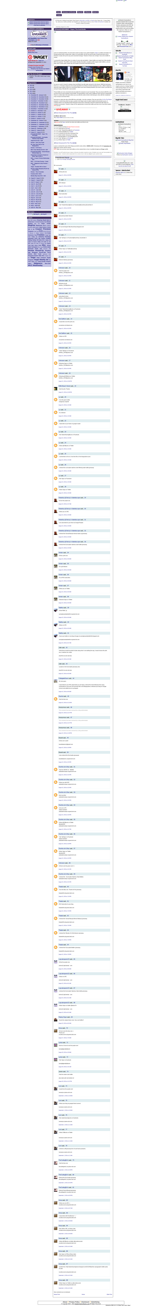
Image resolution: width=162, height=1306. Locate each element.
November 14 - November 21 (38, 106)
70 (67, 1028)
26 (65, 464)
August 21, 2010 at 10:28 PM (65, 392)
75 (66, 1100)
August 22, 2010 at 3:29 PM (65, 858)
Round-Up (39, 250)
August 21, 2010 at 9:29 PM (65, 355)
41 (68, 633)
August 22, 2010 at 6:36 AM (65, 617)
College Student (35, 227)
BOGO (44, 225)
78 (66, 1145)
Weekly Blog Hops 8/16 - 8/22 (38, 175)
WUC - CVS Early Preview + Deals (39, 161)
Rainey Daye (63, 1017)
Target (32, 257)
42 (66, 647)
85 (67, 1238)
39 (68, 607)
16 (69, 348)
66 (74, 973)
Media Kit (95, 12)
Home (58, 12)
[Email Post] (71, 158)
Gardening (41, 236)
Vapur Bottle (60, 117)
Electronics (31, 235)
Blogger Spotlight (46, 223)
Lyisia (60, 1042)
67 (74, 988)
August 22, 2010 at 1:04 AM (65, 405)
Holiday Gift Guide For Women (37, 243)
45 (68, 696)
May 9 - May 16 (35, 203)
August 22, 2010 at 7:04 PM (65, 896)
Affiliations (88, 12)
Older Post (109, 1294)
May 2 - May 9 (34, 205)
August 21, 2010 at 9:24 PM (65, 343)
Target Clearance (41, 257)
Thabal (61, 886)
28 (65, 486)
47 (71, 717)
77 (66, 1129)
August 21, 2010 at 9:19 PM (65, 288)
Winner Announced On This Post (63, 113)
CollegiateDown (63, 678)
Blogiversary (39, 225)
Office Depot (40, 247)
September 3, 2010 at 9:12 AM (65, 1259)
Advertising (95, 1302)
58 (69, 863)
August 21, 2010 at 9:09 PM (65, 175)
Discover (45, 231)
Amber (61, 552)
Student (46, 255)
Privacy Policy (74, 1302)
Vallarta (29, 263)
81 (73, 1187)
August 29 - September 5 (37, 128)
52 (74, 779)
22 (65, 420)
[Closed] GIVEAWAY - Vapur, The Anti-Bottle (70, 29)
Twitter (96, 21)
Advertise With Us (120, 172)
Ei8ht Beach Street (64, 386)
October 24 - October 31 (37, 112)
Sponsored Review (33, 255)
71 (67, 1042)
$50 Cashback (34, 220)
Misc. (44, 245)
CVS (41, 231)
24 (65, 442)
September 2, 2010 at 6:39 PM (65, 1169)
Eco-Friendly (48, 233)
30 (85, 508)
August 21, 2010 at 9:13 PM (65, 263)
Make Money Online (36, 245)
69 (72, 1017)
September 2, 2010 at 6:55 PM (65, 1195)
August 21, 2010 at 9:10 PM (65, 219)
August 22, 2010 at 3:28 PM (65, 843)
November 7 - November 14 (38, 108)
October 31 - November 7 (37, 110)
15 (71, 333)
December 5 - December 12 (38, 100)
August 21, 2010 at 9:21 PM (65, 301)
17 (69, 360)
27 (65, 475)
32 (85, 530)
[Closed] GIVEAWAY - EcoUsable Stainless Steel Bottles (39, 138)
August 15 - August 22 (36, 132)
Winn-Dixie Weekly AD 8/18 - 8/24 (39, 149)
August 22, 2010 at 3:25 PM (65, 800)
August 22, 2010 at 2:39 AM (65, 536)
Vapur (96, 52)
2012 (31, 89)
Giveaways (31, 238)
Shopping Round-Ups (39, 252)
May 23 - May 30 (35, 199)
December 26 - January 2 (37, 95)
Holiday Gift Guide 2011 (38, 240)
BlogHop (31, 225)
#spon (29, 220)
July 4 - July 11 (35, 188)
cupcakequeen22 (64, 959)
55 (74, 819)
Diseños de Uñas (64, 767)
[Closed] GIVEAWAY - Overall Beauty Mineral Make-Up (40, 152)
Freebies (40, 235)
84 (67, 1225)
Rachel (61, 696)
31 (85, 519)
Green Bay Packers (39, 238)
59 (74, 874)
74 (66, 1086)
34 (68, 552)
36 (68, 574)
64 (68, 944)
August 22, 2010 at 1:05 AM (65, 470)
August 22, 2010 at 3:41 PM (65, 869)
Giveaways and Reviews (68, 12)
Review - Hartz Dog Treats (37, 142)
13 (69, 306)
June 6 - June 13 (35, 195)
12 (69, 293)
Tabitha (61, 607)
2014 (31, 85)
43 (66, 664)
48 (71, 727)
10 (69, 268)
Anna (60, 1028)
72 (67, 1057)
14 (71, 319)
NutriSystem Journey (127, 154)
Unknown (61, 268)
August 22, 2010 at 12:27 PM (65, 712)
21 (65, 409)
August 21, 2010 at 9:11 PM (65, 230)
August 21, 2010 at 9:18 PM (65, 275)
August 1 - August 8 (36, 180)
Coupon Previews (43, 229)
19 (75, 386)
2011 (31, 91)
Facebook (101, 21)
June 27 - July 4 (35, 189)
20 (65, 397)
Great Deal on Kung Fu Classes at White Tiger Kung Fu (39, 155)
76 (66, 1115)
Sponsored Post (47, 254)
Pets (41, 248)
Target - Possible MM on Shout (38, 166)
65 (74, 959)
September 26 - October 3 (37, 120)
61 (68, 901)
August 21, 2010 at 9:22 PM (65, 314)
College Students (42, 227)
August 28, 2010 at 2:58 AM (65, 1052)
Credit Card (36, 231)
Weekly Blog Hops (32, 52)
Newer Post (57, 1294)
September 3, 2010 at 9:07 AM (65, 1208)
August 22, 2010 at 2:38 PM (65, 747)
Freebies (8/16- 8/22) (36, 173)
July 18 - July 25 (35, 184)
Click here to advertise (39, 25)
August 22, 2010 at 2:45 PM (65, 762)
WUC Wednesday (35, 265)
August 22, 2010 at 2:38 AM (65, 514)
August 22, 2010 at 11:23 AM (65, 702)
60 (68, 886)
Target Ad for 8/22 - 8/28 (37, 140)
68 (74, 1002)
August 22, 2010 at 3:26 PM (65, 814)
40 (68, 622)
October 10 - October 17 (37, 116)
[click (74, 113)
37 (68, 585)
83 (67, 1213)
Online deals (47, 247)
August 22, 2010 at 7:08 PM (65, 939)
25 (65, 453)
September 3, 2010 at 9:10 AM (65, 1246)
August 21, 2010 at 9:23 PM (65, 328)
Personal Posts (33, 248)
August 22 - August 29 (36, 130)
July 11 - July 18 (35, 186)
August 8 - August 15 (36, 178)
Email (92, 20)
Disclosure (85, 1302)
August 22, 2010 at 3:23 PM (65, 787)
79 (73, 1160)
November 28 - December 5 (38, 102)
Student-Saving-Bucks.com (82, 1304)
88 (67, 1280)
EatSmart (42, 233)
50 (68, 752)
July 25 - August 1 (35, 182)
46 (71, 707)
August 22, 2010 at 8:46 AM (65, 691)
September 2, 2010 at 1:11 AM (65, 1155)
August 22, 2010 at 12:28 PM (65, 733)
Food (35, 235)
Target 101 (41, 60)
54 (74, 805)
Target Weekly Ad (41, 260)
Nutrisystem (35, 247)
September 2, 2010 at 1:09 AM (65, 1095)
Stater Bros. (42, 255)
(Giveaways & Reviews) (42, 44)
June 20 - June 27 (35, 191)
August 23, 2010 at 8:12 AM (65, 997)
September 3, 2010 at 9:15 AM (65, 1275)
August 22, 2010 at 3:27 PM (65, 829)
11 (69, 280)
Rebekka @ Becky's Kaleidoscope (69, 497)
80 (73, 1174)
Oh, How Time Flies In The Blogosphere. (37, 145)
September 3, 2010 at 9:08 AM (65, 1220)
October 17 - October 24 (37, 114)
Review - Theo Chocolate (37, 171)
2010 (31, 93)
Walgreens (38, 263)
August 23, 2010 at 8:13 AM (65, 1012)
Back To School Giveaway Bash (39, 221)
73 (67, 1071)
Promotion (45, 248)
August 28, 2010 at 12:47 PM (65, 1081)
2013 (31, 87)
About (65, 1302)
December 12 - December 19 (38, 99)
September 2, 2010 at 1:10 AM (65, 1124)
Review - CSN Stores (36, 147)
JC (59, 169)
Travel (36, 261)
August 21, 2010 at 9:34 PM (65, 368)
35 (68, 563)
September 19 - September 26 (38, 122)
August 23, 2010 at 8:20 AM (65, 1023)
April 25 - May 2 (35, 207)
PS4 (50, 248)
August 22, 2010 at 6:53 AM (65, 673)
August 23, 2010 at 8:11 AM (65, 983)
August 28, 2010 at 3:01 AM (65, 1066)
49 (68, 738)
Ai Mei (128, 72)
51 (74, 767)
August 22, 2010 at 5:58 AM (65, 558)
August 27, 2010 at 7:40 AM (65, 1037)
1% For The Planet (107, 99)
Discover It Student (34, 233)
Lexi (60, 1086)
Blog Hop (37, 223)
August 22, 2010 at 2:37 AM (65, 503)
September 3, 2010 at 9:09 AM (65, 1233)
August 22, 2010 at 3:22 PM (65, 774)
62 (68, 915)
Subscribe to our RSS (84, 20)
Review (31, 250)
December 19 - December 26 (38, 97)
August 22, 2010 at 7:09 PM (65, 954)
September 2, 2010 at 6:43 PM (65, 1182)
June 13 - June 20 (35, 193)
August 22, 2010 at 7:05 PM (65, 925)
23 (65, 431)
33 (85, 541)
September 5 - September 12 (38, 126)
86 (67, 1251)
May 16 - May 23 (35, 201)
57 (74, 848)
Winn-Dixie (48, 263)
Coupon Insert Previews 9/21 (35, 67)
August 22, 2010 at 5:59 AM (65, 591)
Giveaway (48, 236)
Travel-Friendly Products (44, 261)
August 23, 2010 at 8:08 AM (65, 968)
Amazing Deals (41, 220)
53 (74, 792)
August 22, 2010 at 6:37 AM (65, 642)
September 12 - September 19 (38, 124)
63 (68, 930)
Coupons (30, 231)
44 (73, 678)
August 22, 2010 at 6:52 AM (65, 659)
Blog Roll (80, 12)
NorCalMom (62, 319)
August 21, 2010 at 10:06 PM (65, 381)
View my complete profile (123, 95)
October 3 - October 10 (37, 118)
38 (68, 596)
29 (85, 497)
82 (67, 1200)
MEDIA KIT (124, 34)
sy (59, 397)
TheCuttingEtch (63, 1160)
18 (69, 373)
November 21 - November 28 (38, 104)
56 (74, 834)
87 (67, 1264)
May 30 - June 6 (35, 197)
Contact (59, 15)
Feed (68, 128)
